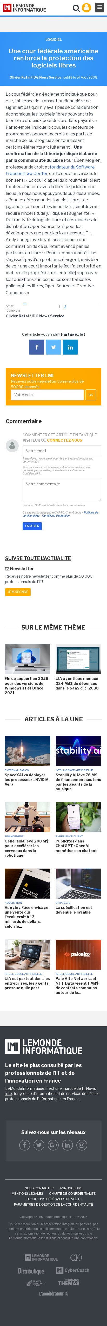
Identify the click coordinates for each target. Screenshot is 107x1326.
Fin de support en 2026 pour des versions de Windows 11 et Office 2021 (26, 685)
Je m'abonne (18, 592)
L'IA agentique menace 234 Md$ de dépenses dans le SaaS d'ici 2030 (77, 683)
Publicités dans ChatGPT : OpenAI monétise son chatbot (76, 846)
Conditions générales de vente (54, 1199)
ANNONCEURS (71, 1188)
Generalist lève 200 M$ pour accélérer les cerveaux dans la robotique (27, 848)
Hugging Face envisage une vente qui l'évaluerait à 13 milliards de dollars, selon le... (26, 917)
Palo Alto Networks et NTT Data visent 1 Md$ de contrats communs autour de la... (77, 985)
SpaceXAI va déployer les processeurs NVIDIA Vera (27, 779)
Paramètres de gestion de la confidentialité (53, 1204)
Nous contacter (39, 1188)
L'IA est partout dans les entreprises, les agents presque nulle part (27, 983)
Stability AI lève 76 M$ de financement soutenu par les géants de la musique (78, 782)
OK (91, 395)
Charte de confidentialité (72, 1193)
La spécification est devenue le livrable (74, 909)
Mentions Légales (27, 1193)
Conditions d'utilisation (56, 515)
